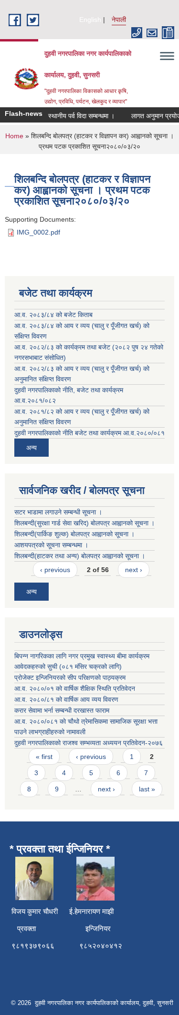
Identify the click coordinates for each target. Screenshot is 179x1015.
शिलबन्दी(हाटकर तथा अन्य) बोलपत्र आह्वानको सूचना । (79, 556)
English (90, 19)
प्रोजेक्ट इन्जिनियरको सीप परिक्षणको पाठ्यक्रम (70, 677)
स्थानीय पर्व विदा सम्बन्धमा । (78, 116)
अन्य (31, 447)
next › (133, 570)
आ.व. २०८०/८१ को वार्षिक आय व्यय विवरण (66, 699)
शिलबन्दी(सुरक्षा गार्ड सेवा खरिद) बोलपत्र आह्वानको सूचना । (84, 523)
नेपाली (119, 19)
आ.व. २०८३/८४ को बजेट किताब (53, 314)
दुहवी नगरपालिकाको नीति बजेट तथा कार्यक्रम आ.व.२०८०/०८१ (89, 433)
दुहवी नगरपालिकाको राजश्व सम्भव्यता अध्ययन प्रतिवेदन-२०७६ (88, 743)
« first (44, 756)
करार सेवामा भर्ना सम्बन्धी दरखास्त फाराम (61, 710)
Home (14, 136)
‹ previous (55, 570)
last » (147, 789)
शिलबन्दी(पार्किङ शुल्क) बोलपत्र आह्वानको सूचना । (74, 534)
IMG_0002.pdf (38, 232)
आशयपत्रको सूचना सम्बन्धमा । (51, 545)
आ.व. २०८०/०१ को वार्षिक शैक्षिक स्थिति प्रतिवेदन (74, 688)
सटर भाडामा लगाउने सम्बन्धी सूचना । (58, 512)
